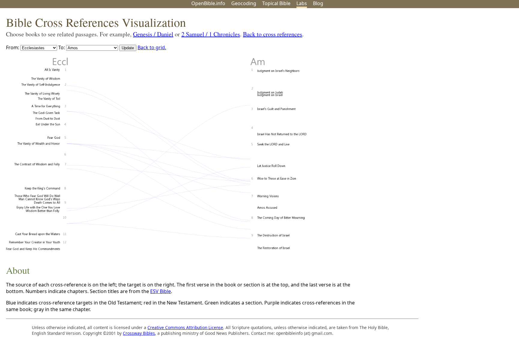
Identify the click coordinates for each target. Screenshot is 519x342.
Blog (318, 3)
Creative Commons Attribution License (185, 327)
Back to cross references (272, 34)
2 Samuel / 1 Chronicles (210, 34)
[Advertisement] (458, 55)
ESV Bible (160, 291)
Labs (301, 3)
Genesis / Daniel (153, 34)
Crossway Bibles (139, 333)
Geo (243, 3)
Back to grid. (152, 47)
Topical (276, 3)
